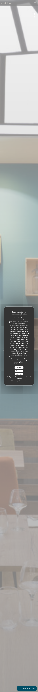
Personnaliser (19, 374)
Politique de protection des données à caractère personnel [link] (19, 377)
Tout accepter (19, 367)
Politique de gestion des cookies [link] (19, 380)
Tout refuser (19, 370)
